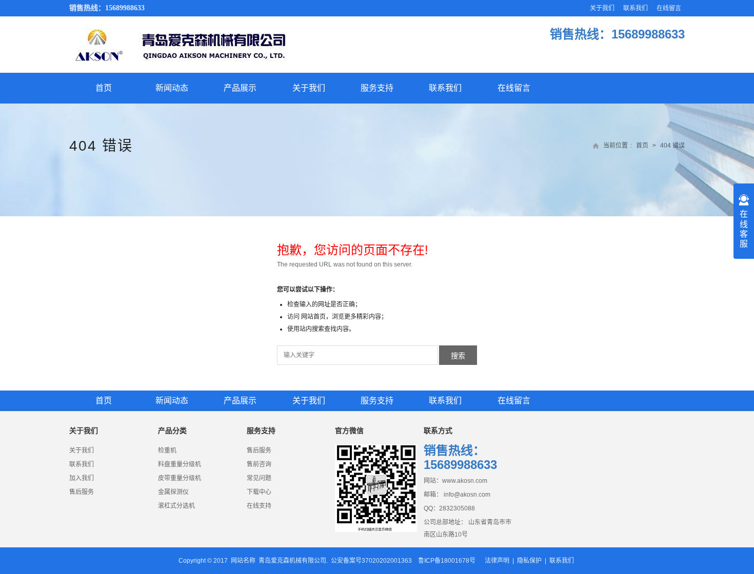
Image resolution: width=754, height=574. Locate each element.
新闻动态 (171, 88)
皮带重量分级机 (179, 478)
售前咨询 (259, 464)
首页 (103, 88)
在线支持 (259, 505)
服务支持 (377, 88)
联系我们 (635, 8)
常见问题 (259, 478)
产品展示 (240, 88)
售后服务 (81, 492)
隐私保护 (529, 560)
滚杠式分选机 (176, 505)
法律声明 (497, 560)
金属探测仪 (173, 492)
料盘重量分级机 (179, 464)
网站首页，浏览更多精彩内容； (344, 316)
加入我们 (81, 478)
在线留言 (669, 8)
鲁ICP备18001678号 (446, 560)
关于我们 (602, 8)
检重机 (167, 450)
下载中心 (259, 492)
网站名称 (243, 560)
